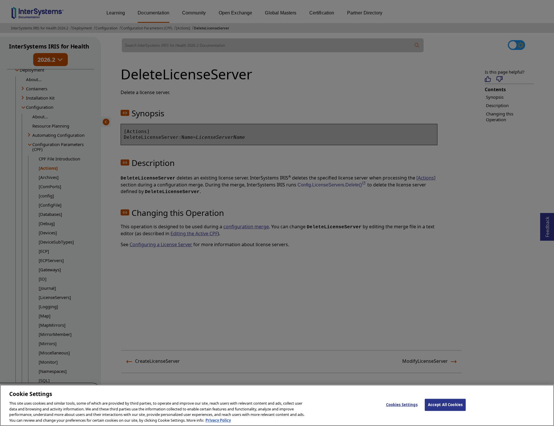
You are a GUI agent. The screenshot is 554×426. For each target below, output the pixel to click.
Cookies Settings (402, 404)
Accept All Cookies (445, 404)
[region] (277, 405)
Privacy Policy (218, 420)
